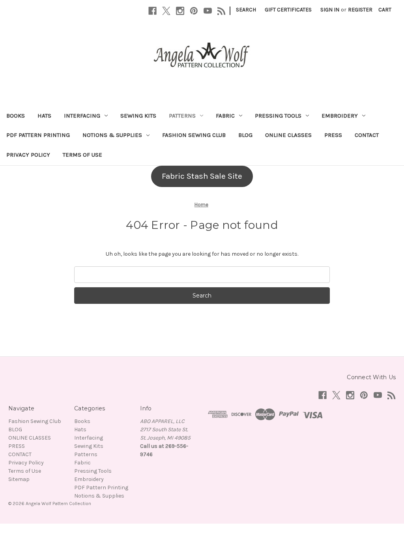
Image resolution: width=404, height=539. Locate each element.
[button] (202, 176)
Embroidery (340, 115)
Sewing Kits (138, 115)
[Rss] (221, 11)
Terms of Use (82, 154)
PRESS (333, 134)
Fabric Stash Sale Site (202, 176)
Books (15, 115)
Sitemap (19, 479)
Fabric (225, 115)
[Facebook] (152, 11)
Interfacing (82, 115)
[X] (166, 11)
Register (360, 9)
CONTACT (367, 134)
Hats (44, 115)
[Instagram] (180, 11)
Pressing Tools (278, 115)
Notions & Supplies (112, 134)
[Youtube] (208, 11)
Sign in (329, 9)
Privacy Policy (28, 154)
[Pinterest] (194, 11)
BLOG (245, 134)
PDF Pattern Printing (38, 134)
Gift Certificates (288, 9)
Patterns (182, 115)
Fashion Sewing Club (194, 134)
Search (246, 9)
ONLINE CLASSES (288, 134)
